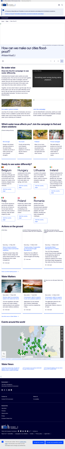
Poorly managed (55, 141)
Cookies (32, 433)
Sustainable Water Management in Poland (51, 247)
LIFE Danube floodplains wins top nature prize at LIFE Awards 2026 (53, 368)
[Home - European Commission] (9, 4)
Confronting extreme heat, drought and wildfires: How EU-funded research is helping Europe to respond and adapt (10, 369)
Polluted (37, 141)
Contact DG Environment (7, 399)
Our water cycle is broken (10, 109)
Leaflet (13, 359)
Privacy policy (39, 433)
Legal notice (47, 433)
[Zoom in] (61, 330)
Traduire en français (9, 13)
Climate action (5, 413)
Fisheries (4, 410)
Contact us (35, 431)
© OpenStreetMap (18, 359)
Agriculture (4, 408)
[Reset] (61, 327)
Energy (3, 416)
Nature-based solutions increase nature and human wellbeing (10, 248)
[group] (31, 342)
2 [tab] (54, 61)
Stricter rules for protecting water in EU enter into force (11, 298)
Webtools (3, 359)
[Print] (61, 340)
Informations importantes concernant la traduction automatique (29, 13)
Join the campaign (39, 109)
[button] (38, 345)
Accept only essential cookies (54, 442)
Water (7, 21)
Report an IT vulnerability (7, 433)
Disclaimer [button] (49, 359)
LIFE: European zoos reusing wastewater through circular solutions (32, 368)
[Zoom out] (61, 334)
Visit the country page (7, 190)
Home (3, 21)
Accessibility (36, 399)
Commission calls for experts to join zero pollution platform (32, 298)
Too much (21, 141)
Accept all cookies (39, 442)
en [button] (59, 5)
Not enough (6, 141)
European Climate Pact (7, 418)
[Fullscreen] (61, 337)
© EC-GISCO (8, 359)
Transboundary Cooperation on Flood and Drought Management (32, 248)
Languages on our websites (21, 433)
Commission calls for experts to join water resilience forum (53, 298)
